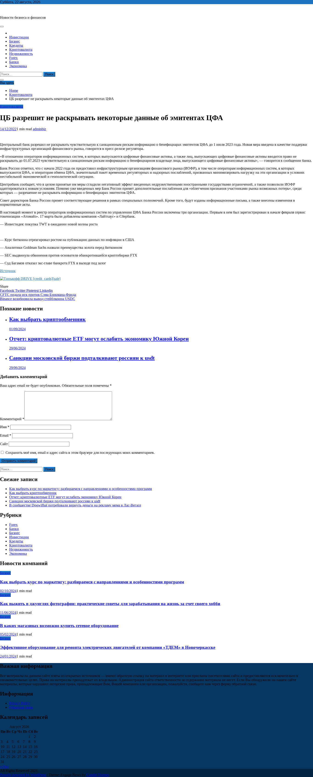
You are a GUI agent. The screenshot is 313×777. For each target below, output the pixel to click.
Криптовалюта (20, 49)
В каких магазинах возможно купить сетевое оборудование (59, 625)
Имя (4, 427)
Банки (14, 62)
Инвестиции (19, 37)
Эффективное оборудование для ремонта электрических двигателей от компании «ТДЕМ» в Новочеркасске (107, 647)
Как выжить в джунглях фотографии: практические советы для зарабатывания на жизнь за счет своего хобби (110, 603)
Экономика (18, 66)
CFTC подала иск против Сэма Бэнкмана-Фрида (38, 295)
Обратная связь (21, 707)
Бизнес (14, 41)
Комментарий (12, 419)
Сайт (4, 444)
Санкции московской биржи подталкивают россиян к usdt (82, 358)
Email (5, 435)
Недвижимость (21, 54)
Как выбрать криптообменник (47, 319)
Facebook (7, 290)
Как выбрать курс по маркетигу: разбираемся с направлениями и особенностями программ (80, 489)
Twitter (20, 290)
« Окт (4, 767)
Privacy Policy (19, 703)
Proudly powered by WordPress (23, 775)
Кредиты (16, 45)
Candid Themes (97, 775)
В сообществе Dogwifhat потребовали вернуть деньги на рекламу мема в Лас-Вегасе (75, 505)
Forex (13, 58)
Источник (8, 271)
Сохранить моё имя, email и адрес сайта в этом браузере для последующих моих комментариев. (80, 453)
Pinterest (33, 290)
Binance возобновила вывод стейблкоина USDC (37, 299)
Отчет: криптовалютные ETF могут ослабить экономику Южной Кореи (99, 339)
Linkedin (46, 290)
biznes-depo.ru (10, 10)
